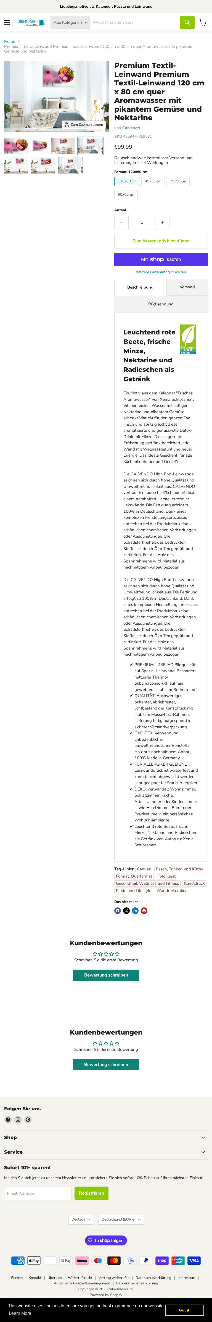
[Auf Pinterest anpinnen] (144, 910)
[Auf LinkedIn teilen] (135, 910)
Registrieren (91, 1193)
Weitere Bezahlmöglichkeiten (161, 272)
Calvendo (131, 128)
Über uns (54, 1277)
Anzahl (120, 210)
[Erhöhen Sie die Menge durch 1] (162, 222)
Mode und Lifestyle (133, 890)
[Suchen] (187, 22)
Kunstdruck (194, 883)
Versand (187, 287)
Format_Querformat (134, 876)
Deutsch (78, 1219)
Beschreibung (140, 287)
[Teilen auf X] (126, 910)
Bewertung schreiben (106, 975)
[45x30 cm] (153, 187)
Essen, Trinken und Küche (179, 869)
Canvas (144, 869)
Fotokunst (166, 876)
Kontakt (35, 1277)
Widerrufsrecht (80, 1277)
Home (9, 41)
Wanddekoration (172, 890)
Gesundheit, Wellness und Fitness (147, 883)
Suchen (17, 1277)
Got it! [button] (185, 1310)
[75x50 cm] (178, 187)
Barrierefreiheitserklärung (137, 1283)
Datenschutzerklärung (153, 1277)
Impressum (186, 1277)
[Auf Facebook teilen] (117, 910)
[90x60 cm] (126, 200)
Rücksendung (161, 304)
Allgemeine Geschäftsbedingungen (82, 1283)
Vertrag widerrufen (114, 1277)
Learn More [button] (20, 1313)
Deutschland (119, 1219)
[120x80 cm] (127, 187)
